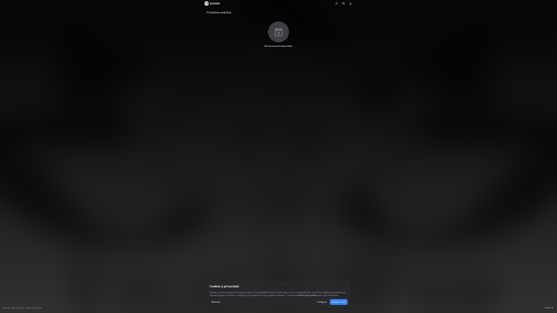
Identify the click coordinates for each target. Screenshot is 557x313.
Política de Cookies (18, 308)
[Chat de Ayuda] (343, 3)
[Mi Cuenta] (350, 3)
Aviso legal (6, 308)
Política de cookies (307, 295)
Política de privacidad (33, 308)
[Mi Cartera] (336, 3)
